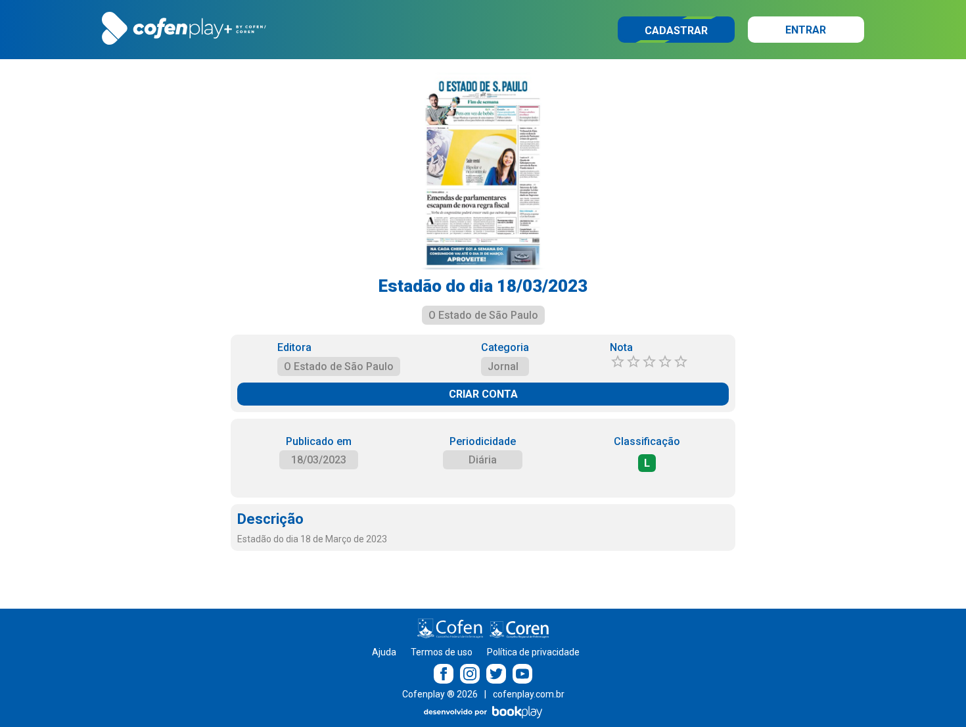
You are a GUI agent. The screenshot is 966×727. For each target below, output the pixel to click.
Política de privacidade (533, 652)
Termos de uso (441, 652)
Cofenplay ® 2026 (440, 694)
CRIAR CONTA (483, 394)
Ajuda (384, 652)
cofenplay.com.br (528, 694)
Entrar (805, 30)
